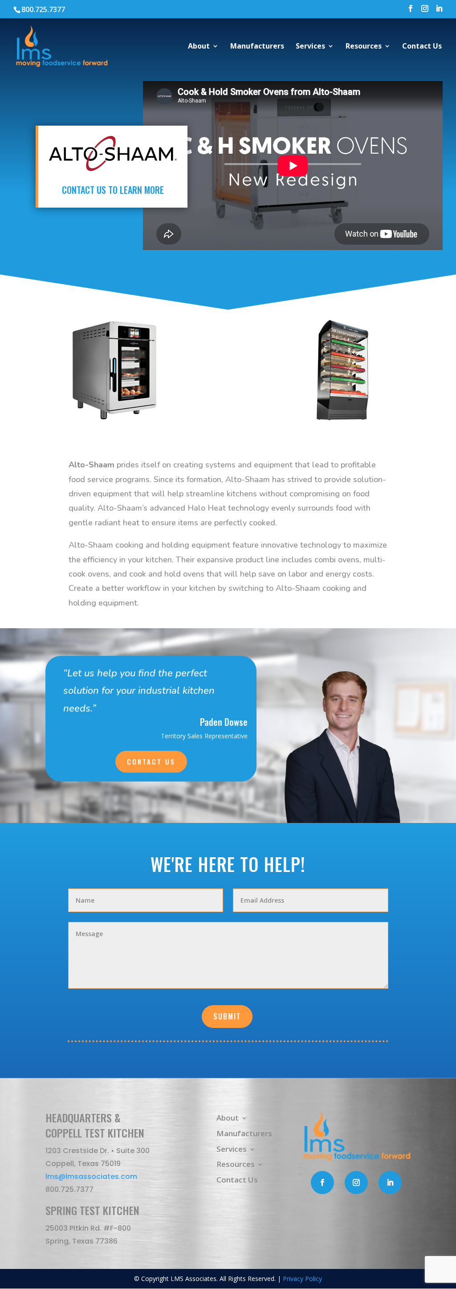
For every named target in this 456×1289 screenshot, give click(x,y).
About (199, 47)
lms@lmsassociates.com (91, 1176)
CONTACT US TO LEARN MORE (113, 189)
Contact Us (422, 47)
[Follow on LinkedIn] (390, 1182)
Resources (364, 47)
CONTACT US (151, 761)
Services (310, 47)
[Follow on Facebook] (322, 1182)
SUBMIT (227, 1016)
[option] (114, 370)
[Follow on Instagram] (356, 1182)
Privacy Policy (302, 1278)
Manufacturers (257, 47)
